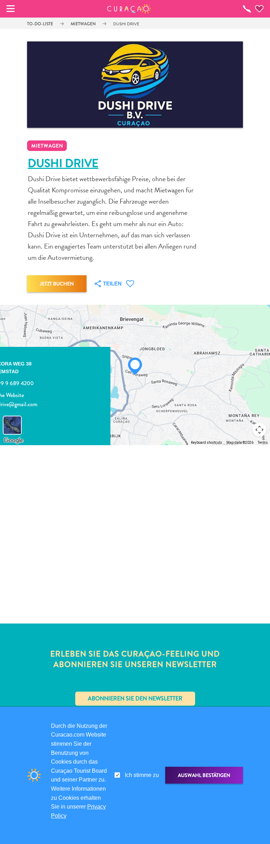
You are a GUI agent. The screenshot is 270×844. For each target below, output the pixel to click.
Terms (263, 442)
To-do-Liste (40, 24)
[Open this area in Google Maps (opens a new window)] (13, 440)
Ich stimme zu (142, 775)
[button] (129, 9)
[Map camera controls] (259, 430)
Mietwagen (83, 24)
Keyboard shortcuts (206, 442)
